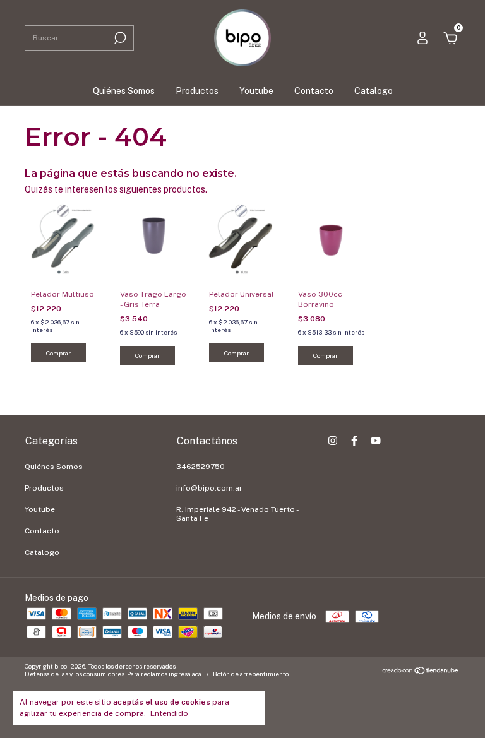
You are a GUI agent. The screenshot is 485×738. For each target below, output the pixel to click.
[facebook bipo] (354, 441)
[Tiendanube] (420, 672)
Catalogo (373, 91)
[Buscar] (119, 38)
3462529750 (200, 466)
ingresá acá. (186, 673)
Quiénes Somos (124, 91)
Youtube (256, 91)
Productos (197, 91)
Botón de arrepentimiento (251, 673)
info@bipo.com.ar (209, 488)
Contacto (313, 91)
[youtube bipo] (376, 441)
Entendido (169, 713)
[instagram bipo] (333, 441)
